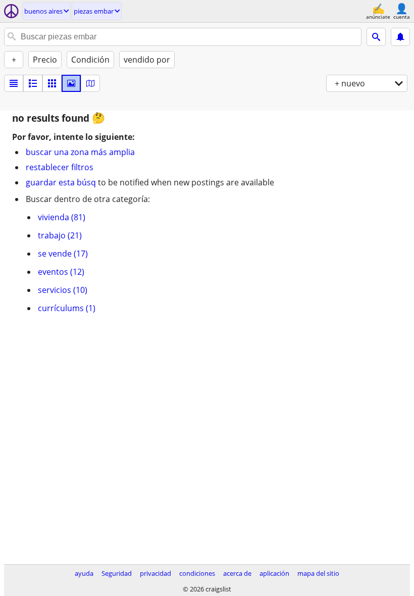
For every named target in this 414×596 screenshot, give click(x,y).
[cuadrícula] (52, 83)
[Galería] (71, 83)
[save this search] (400, 37)
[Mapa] (90, 83)
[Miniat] (32, 83)
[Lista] (13, 83)
